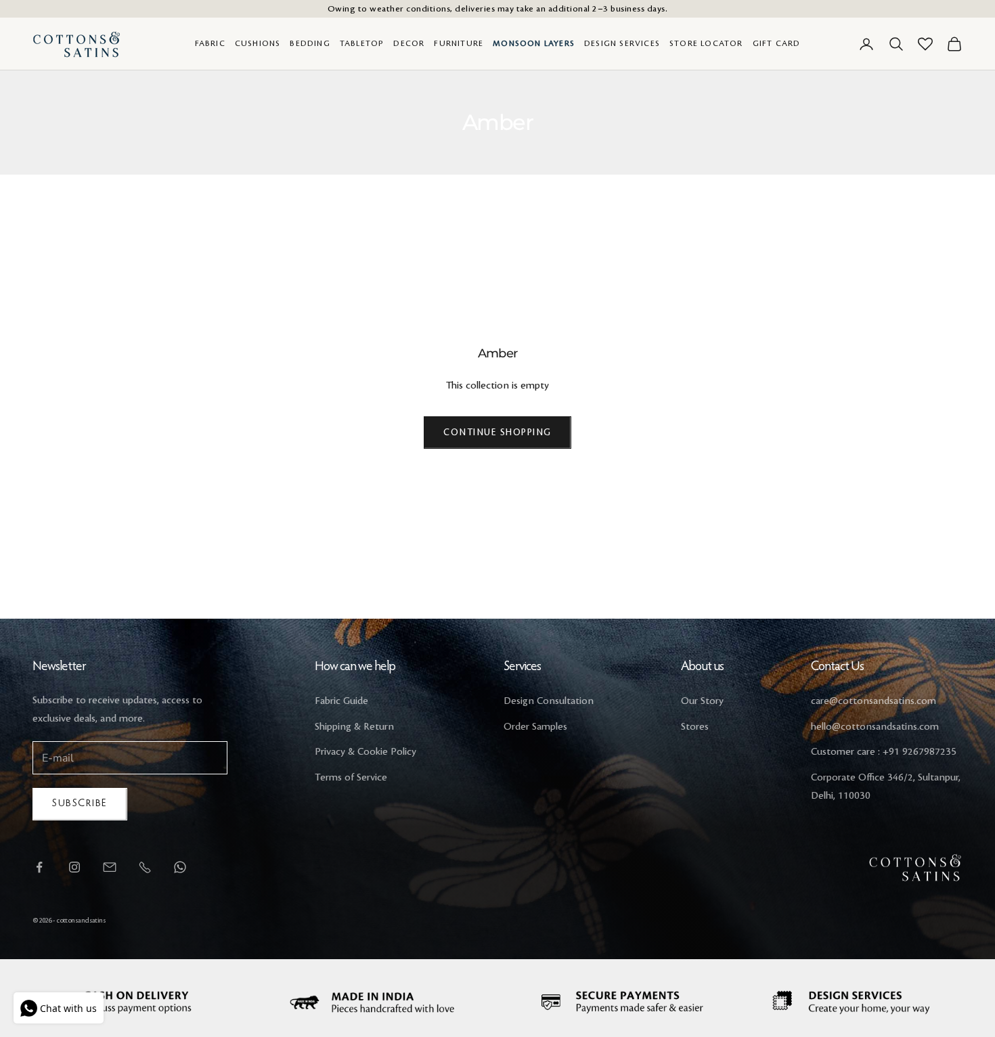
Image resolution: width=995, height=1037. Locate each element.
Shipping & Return (354, 727)
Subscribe (80, 804)
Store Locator (706, 43)
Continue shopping (497, 432)
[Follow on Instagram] (74, 867)
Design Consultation (549, 701)
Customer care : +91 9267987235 (883, 752)
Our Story (702, 701)
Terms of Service (351, 777)
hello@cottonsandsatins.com (875, 727)
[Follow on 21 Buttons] (109, 867)
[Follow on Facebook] (39, 867)
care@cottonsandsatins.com (873, 701)
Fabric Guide (341, 701)
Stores (695, 727)
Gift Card (777, 43)
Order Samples (535, 727)
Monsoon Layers (534, 43)
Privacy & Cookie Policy (365, 752)
